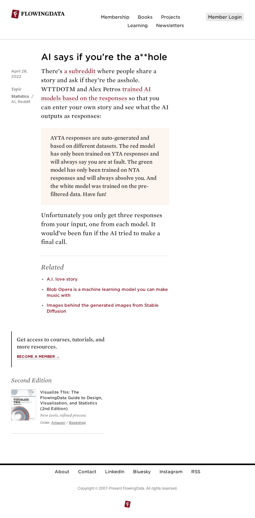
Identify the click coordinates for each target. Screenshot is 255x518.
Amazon (58, 422)
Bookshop (77, 422)
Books (145, 17)
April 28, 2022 (19, 74)
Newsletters (170, 25)
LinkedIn (114, 471)
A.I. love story (62, 279)
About (62, 471)
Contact (87, 471)
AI (13, 101)
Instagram (171, 471)
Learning (138, 25)
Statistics (20, 96)
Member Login (225, 17)
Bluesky (142, 471)
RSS (195, 471)
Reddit (24, 101)
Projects (170, 17)
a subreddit (79, 71)
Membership (115, 17)
